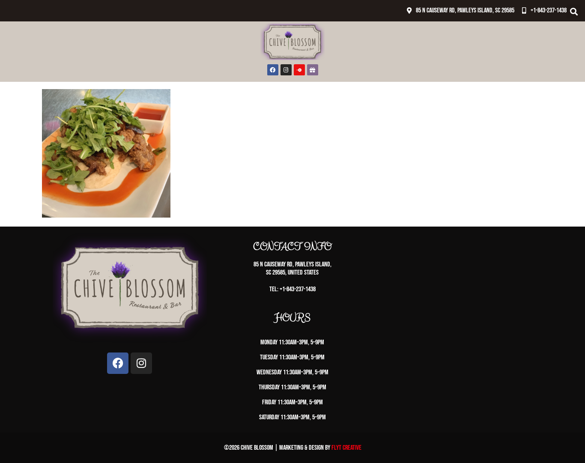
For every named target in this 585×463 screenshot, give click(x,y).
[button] (574, 11)
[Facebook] (272, 69)
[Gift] (312, 69)
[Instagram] (286, 69)
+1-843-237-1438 (549, 10)
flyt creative (346, 448)
